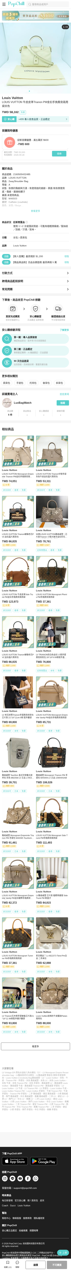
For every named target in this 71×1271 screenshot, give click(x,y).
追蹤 (62, 403)
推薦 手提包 (52, 1109)
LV (43, 1078)
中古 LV (21, 1099)
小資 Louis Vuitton (18, 1102)
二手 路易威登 (35, 1094)
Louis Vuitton (20, 245)
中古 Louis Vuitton (55, 1102)
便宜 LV (61, 1096)
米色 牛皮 (6, 1083)
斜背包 (59, 383)
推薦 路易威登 (41, 1096)
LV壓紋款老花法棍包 (25, 1075)
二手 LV (52, 1096)
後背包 (46, 383)
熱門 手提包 (27, 1109)
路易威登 (36, 1078)
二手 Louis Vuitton (43, 1099)
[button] (10, 413)
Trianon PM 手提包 (18, 1094)
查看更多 (35, 211)
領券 (59, 153)
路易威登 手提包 (52, 1086)
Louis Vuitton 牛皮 (58, 1088)
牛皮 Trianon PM (54, 1091)
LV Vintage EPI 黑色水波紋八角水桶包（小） (21, 1072)
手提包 (19, 383)
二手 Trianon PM (23, 1104)
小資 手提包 (15, 1109)
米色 (62, 1078)
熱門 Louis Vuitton (36, 1102)
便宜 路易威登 (49, 1094)
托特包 (33, 383)
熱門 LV (12, 1099)
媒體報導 (34, 1230)
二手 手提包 (56, 1107)
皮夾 (42, 1200)
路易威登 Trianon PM (34, 1086)
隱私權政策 (39, 1218)
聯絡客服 (17, 1218)
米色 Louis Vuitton (57, 1080)
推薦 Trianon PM (41, 1107)
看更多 (35, 1046)
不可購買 (57, 1265)
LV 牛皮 (19, 1088)
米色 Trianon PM (19, 1083)
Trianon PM (11, 1080)
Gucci (13, 1205)
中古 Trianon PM (24, 1107)
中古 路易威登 (26, 1096)
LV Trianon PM (31, 1088)
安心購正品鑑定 (9, 1230)
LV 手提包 (44, 1088)
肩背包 (23, 237)
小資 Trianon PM (56, 1104)
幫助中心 (6, 1218)
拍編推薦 (23, 1230)
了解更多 (64, 330)
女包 (15, 237)
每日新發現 (7, 1200)
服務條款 (27, 1218)
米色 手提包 (34, 1083)
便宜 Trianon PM (40, 1104)
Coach (5, 1205)
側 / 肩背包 (32, 1200)
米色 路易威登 (32, 1080)
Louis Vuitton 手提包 (36, 1091)
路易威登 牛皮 (16, 1086)
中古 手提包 (40, 1109)
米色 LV (44, 1080)
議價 (35, 1265)
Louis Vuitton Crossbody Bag (19, 1078)
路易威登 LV (47, 1083)
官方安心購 (20, 1200)
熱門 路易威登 (12, 1096)
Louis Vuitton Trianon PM (13, 1091)
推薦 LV (29, 1099)
